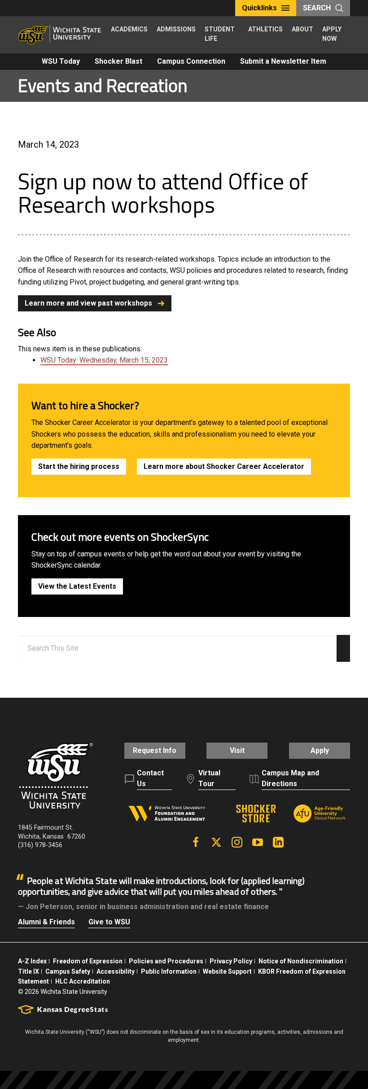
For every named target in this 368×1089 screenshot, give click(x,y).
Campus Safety (67, 971)
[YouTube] (257, 842)
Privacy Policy (231, 961)
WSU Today (61, 61)
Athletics (265, 29)
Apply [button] (320, 750)
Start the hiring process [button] (78, 466)
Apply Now (332, 34)
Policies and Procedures (166, 961)
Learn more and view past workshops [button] (88, 303)
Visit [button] (237, 750)
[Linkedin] (278, 842)
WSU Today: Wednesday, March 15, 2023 (104, 360)
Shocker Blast (118, 61)
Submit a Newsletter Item (283, 61)
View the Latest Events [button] (77, 586)
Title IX (28, 971)
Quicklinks (259, 8)
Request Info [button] (154, 750)
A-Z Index (32, 961)
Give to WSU (109, 922)
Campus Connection (191, 61)
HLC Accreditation (82, 981)
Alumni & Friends (46, 922)
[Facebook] (195, 842)
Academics (129, 29)
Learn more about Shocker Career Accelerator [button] (224, 466)
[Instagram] (237, 842)
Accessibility (115, 971)
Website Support (227, 971)
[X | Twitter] (216, 842)
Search (317, 8)
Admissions (176, 29)
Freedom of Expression (88, 961)
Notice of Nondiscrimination (300, 961)
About (302, 29)
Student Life (220, 34)
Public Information (169, 971)
